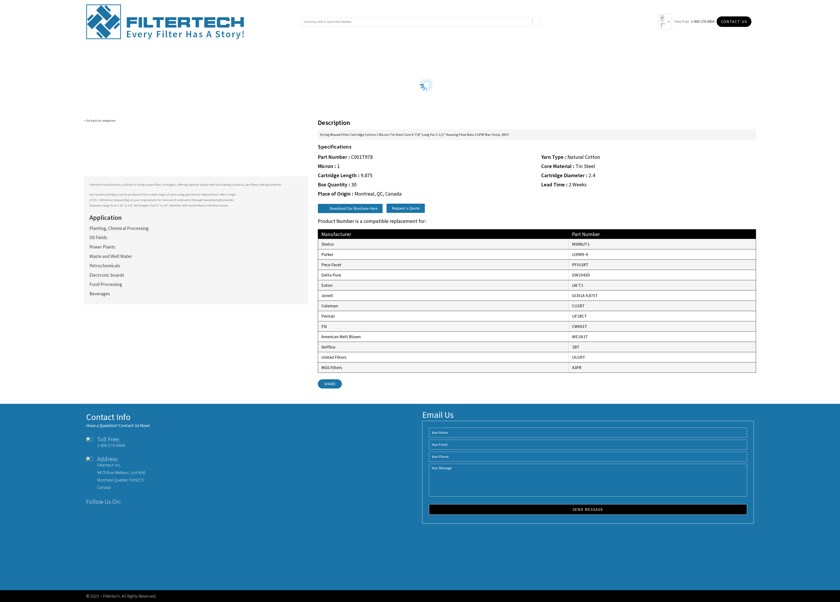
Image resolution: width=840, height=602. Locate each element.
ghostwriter (273, 185)
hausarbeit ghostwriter (218, 200)
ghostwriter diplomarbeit (201, 194)
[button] (350, 208)
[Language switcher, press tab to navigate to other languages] (665, 21)
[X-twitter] (135, 502)
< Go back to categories (100, 120)
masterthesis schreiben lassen (208, 205)
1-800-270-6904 (702, 21)
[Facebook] (127, 502)
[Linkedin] (143, 502)
